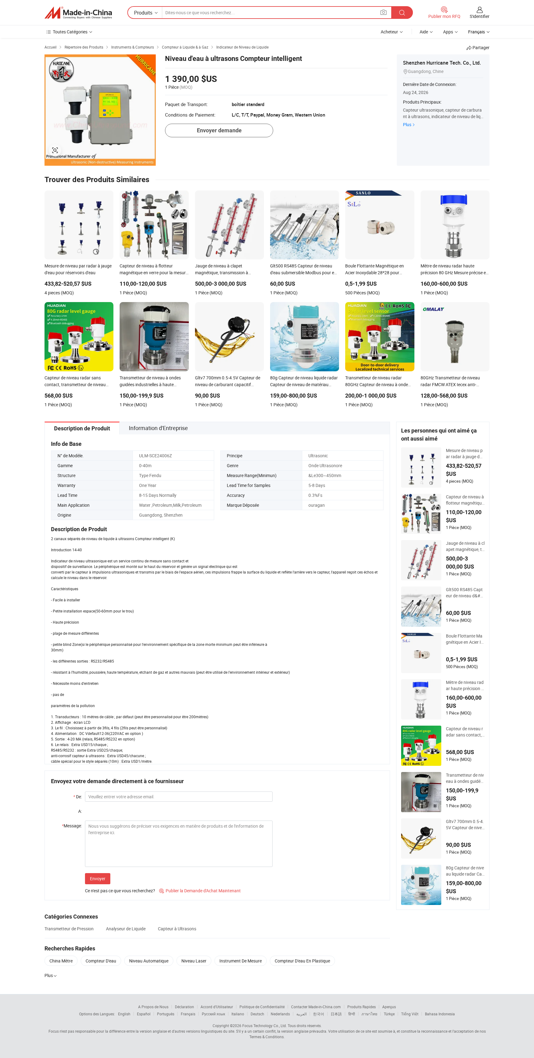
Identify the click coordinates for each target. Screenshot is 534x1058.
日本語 (336, 1013)
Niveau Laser (193, 961)
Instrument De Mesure (240, 961)
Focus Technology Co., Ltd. (264, 1025)
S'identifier (480, 16)
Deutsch (257, 1013)
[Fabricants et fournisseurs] (78, 12)
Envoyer (97, 878)
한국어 (318, 1013)
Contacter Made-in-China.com (316, 1006)
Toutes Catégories (70, 32)
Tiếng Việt (409, 1013)
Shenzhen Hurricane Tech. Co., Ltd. (442, 62)
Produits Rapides (361, 1006)
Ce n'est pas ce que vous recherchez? (120, 891)
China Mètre (61, 961)
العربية (301, 1013)
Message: (72, 826)
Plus (407, 124)
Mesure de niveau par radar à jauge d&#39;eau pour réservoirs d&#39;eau (465, 453)
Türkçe (389, 1013)
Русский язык (213, 1013)
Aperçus (389, 1006)
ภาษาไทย (369, 1013)
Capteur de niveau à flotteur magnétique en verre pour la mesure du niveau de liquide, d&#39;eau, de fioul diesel (465, 500)
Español (143, 1013)
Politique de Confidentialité (262, 1006)
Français (188, 1013)
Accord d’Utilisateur (217, 1006)
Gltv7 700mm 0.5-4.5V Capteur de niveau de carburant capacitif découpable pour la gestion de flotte (465, 824)
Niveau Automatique (148, 961)
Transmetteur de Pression (69, 929)
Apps (448, 32)
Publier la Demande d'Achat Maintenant (200, 891)
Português (165, 1013)
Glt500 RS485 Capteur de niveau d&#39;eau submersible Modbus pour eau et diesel (465, 593)
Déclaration (184, 1006)
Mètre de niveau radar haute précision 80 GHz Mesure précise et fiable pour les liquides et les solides (465, 685)
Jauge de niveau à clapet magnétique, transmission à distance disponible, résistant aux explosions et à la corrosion (465, 546)
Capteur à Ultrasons (177, 929)
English (124, 1013)
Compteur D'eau (101, 961)
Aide (424, 32)
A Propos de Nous (153, 1006)
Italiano (237, 1013)
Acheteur (389, 32)
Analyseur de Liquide (126, 929)
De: (77, 797)
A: (80, 811)
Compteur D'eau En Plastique (302, 961)
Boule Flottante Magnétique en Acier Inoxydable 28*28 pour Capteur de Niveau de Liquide (465, 639)
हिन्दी (351, 1013)
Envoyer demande (219, 130)
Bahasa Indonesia (440, 1013)
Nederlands (280, 1013)
